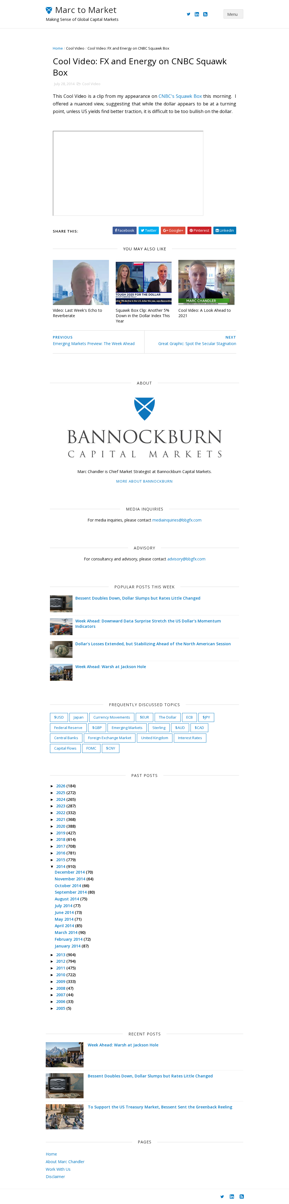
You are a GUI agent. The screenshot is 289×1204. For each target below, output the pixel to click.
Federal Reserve (68, 727)
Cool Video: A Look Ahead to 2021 (204, 313)
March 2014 (66, 932)
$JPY (206, 717)
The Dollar (167, 717)
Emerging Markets (127, 727)
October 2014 (68, 885)
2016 (61, 853)
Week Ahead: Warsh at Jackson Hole (110, 666)
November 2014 (70, 879)
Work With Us (58, 1169)
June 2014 (65, 912)
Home (58, 48)
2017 (61, 846)
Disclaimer (55, 1176)
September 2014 (71, 892)
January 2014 (68, 946)
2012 (61, 961)
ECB (189, 717)
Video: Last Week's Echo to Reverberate (77, 313)
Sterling (158, 727)
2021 (61, 819)
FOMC (91, 748)
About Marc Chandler (65, 1161)
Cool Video (75, 48)
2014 (61, 866)
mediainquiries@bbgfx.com (177, 520)
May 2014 (65, 919)
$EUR (144, 717)
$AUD (180, 727)
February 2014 (69, 939)
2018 (61, 839)
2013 (61, 954)
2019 (61, 833)
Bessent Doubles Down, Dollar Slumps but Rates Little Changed (137, 598)
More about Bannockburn (144, 481)
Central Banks (66, 737)
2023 (61, 805)
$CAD (199, 727)
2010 (61, 974)
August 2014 (67, 899)
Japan (79, 717)
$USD (59, 717)
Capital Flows (65, 748)
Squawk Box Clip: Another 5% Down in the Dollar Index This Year (143, 315)
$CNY (110, 748)
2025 (61, 792)
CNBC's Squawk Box (180, 96)
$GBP (97, 727)
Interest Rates (190, 737)
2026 (61, 785)
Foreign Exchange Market (109, 737)
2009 (61, 981)
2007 (61, 994)
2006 (61, 1001)
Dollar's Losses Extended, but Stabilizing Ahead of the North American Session (153, 643)
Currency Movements (111, 717)
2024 (61, 799)
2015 (61, 859)
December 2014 (70, 872)
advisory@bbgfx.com (186, 559)
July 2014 (64, 905)
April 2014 (65, 925)
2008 (61, 988)
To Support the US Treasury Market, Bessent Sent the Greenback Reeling (160, 1107)
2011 (61, 968)
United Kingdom (154, 737)
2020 (61, 826)
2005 (61, 1008)
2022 (61, 812)
